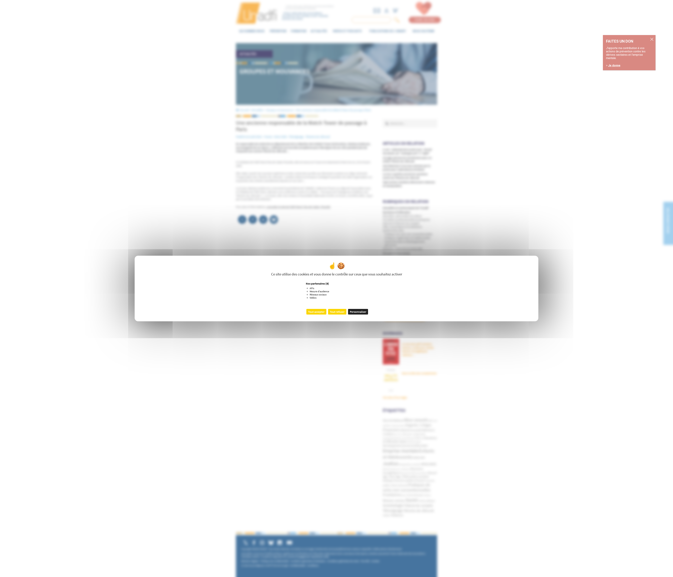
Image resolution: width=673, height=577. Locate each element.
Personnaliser (358, 311)
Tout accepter (316, 311)
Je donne (614, 65)
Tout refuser (337, 311)
